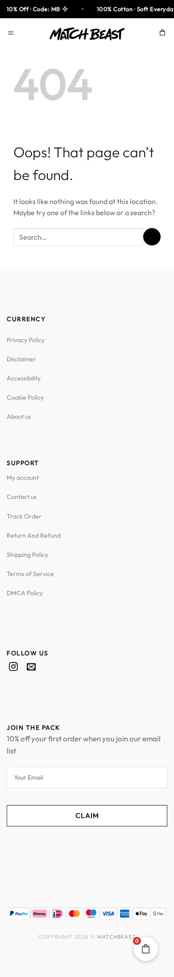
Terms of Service (30, 574)
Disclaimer (21, 359)
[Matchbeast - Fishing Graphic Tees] (87, 34)
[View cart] (162, 34)
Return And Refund (34, 535)
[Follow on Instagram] (13, 667)
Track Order (24, 516)
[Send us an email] (31, 667)
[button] (12, 34)
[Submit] (152, 236)
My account (23, 478)
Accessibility (24, 378)
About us (19, 417)
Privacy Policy (26, 340)
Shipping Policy (27, 555)
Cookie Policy (25, 397)
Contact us (22, 497)
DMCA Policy (25, 593)
